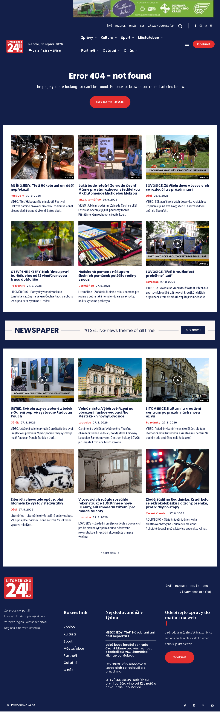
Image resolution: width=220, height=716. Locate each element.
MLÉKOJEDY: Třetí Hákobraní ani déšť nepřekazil (42, 187)
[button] (180, 26)
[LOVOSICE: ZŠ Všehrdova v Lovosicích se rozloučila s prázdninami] (177, 157)
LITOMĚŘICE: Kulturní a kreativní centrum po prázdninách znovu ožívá (173, 412)
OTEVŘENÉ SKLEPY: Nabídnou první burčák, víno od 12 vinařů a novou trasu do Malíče (40, 275)
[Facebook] (195, 25)
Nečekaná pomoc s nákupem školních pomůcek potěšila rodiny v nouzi (107, 275)
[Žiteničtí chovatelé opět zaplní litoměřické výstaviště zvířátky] (42, 471)
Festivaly (17, 196)
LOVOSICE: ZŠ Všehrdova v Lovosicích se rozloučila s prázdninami (177, 187)
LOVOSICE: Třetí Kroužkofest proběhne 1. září (170, 273)
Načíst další (108, 553)
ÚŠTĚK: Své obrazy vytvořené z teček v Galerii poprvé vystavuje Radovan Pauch (41, 412)
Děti (149, 196)
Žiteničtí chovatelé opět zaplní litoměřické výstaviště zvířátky (37, 501)
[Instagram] (200, 25)
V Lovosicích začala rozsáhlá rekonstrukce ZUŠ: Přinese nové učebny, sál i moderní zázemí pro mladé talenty (106, 505)
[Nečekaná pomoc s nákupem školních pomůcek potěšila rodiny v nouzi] (110, 243)
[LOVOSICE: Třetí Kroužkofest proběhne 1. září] (177, 243)
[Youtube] (211, 25)
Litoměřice (86, 286)
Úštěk (15, 422)
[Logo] (14, 46)
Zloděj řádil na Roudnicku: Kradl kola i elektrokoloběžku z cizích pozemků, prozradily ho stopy (177, 503)
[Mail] (205, 25)
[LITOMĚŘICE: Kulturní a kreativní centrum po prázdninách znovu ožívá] (177, 380)
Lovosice (152, 282)
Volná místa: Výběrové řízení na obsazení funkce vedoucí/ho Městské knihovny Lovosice (105, 412)
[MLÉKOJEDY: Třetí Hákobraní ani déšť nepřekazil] (42, 157)
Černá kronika (157, 513)
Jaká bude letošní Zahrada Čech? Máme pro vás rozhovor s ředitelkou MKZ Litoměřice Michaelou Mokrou (109, 189)
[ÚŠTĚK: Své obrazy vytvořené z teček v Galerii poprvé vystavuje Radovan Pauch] (42, 380)
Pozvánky (18, 286)
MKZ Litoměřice (89, 199)
